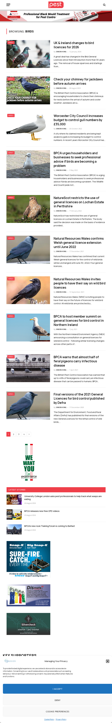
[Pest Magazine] (56, 5)
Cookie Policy (49, 719)
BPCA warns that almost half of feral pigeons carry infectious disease (76, 361)
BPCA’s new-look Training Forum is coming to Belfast (49, 526)
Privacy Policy (61, 719)
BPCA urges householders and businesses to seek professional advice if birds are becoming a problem (77, 159)
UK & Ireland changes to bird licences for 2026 (74, 45)
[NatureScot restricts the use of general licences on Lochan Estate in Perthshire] (28, 209)
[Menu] (8, 4)
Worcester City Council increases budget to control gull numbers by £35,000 (78, 120)
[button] (107, 661)
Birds (10, 43)
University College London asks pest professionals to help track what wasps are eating (63, 498)
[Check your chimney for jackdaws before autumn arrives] (28, 90)
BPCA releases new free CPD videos (42, 511)
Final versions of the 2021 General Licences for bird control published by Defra (79, 398)
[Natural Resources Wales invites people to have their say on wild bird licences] (28, 290)
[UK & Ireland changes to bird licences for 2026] (28, 54)
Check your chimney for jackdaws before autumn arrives (78, 81)
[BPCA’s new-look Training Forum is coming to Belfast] (14, 529)
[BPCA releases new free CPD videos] (14, 514)
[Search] (104, 4)
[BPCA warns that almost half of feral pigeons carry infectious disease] (28, 368)
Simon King (61, 51)
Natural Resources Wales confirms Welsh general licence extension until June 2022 (79, 242)
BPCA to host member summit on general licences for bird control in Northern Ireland (79, 320)
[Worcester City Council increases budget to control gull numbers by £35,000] (28, 127)
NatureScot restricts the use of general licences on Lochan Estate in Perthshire (79, 202)
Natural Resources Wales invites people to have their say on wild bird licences (79, 283)
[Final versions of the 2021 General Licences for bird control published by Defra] (28, 405)
